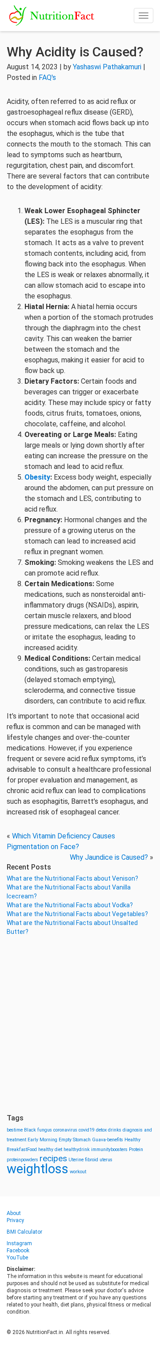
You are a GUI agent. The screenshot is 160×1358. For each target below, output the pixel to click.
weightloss (37, 1168)
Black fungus (38, 1130)
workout (78, 1172)
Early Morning (42, 1140)
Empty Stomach (75, 1140)
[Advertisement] (80, 1025)
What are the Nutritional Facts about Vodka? (70, 905)
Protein (136, 1149)
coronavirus (65, 1130)
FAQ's (47, 77)
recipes (53, 1158)
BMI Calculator (24, 1232)
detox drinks (108, 1130)
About (14, 1213)
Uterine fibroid (83, 1160)
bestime (15, 1130)
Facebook (18, 1250)
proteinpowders (22, 1160)
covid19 (87, 1130)
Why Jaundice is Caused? (109, 857)
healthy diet (50, 1149)
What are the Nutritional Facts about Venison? (72, 878)
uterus (106, 1160)
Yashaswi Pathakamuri (107, 67)
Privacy (15, 1220)
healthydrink (77, 1149)
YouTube (17, 1258)
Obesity (37, 477)
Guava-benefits (107, 1140)
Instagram (19, 1243)
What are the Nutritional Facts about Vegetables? (77, 913)
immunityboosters (109, 1149)
